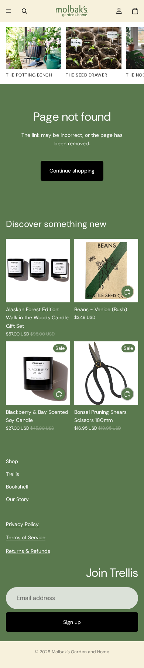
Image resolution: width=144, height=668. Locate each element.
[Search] (24, 11)
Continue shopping (72, 170)
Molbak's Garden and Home (80, 652)
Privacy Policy (22, 523)
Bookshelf (17, 486)
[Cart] (135, 11)
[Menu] (8, 11)
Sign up (72, 622)
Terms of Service (25, 537)
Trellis (12, 473)
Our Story (17, 499)
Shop (12, 461)
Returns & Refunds (28, 550)
